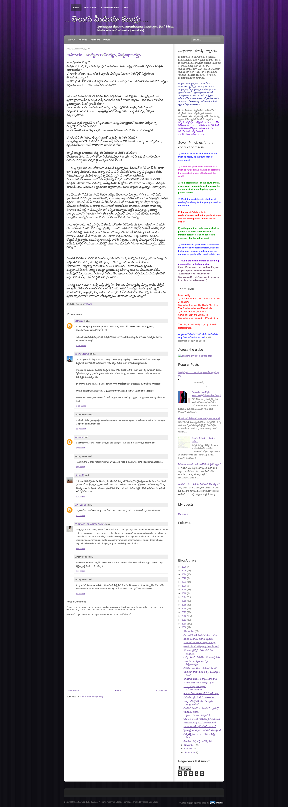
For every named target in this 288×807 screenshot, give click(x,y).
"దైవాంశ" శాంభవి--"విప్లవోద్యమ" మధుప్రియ (202, 719)
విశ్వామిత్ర (79, 321)
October (188, 748)
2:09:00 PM (80, 448)
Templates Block (150, 802)
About (71, 39)
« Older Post (162, 690)
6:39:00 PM (80, 496)
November (189, 745)
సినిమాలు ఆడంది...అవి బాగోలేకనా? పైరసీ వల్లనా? (199, 464)
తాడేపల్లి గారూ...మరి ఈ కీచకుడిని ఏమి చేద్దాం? (199, 484)
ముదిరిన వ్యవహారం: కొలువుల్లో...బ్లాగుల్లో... (202, 708)
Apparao (79, 437)
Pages (106, 39)
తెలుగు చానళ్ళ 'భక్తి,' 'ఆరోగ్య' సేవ (198, 741)
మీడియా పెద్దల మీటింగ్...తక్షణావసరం (200, 697)
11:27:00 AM (81, 406)
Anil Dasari (80, 505)
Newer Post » (73, 690)
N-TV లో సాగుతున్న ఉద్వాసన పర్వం (199, 642)
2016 (184, 601)
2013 (184, 612)
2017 (184, 597)
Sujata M (79, 475)
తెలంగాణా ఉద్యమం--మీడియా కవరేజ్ (200, 722)
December (189, 631)
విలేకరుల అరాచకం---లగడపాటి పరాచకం (201, 668)
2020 (184, 586)
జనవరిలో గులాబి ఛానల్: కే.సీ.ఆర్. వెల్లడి (201, 693)
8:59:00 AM (80, 549)
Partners (95, 39)
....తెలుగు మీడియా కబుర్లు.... (106, 19)
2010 (184, 623)
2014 (184, 608)
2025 (184, 570)
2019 (184, 589)
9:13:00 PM (80, 516)
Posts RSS (90, 7)
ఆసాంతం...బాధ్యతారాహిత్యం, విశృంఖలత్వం (103, 54)
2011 (184, 620)
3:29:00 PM (80, 571)
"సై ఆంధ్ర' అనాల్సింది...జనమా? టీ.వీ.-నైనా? (202, 730)
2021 (184, 582)
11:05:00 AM (81, 346)
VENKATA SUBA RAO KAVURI (90, 524)
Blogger (192, 803)
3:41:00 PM (80, 594)
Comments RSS (110, 7)
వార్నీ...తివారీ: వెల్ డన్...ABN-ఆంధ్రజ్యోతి (202, 657)
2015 (184, 605)
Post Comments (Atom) (91, 696)
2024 (184, 574)
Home (76, 7)
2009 (184, 627)
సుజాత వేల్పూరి (82, 354)
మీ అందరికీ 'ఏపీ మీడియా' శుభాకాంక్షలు (200, 635)
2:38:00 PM (80, 467)
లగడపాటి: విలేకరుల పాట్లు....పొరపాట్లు (200, 679)
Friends (82, 39)
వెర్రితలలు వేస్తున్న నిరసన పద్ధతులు (199, 639)
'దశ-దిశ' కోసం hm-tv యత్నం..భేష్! (199, 682)
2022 (184, 578)
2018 (184, 593)
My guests (183, 514)
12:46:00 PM (81, 429)
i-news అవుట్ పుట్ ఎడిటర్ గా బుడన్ (200, 726)
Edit (126, 7)
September (189, 752)
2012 (184, 616)
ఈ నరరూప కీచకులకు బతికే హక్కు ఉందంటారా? (199, 418)
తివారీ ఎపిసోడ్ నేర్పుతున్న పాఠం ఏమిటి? (201, 646)
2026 (184, 567)
